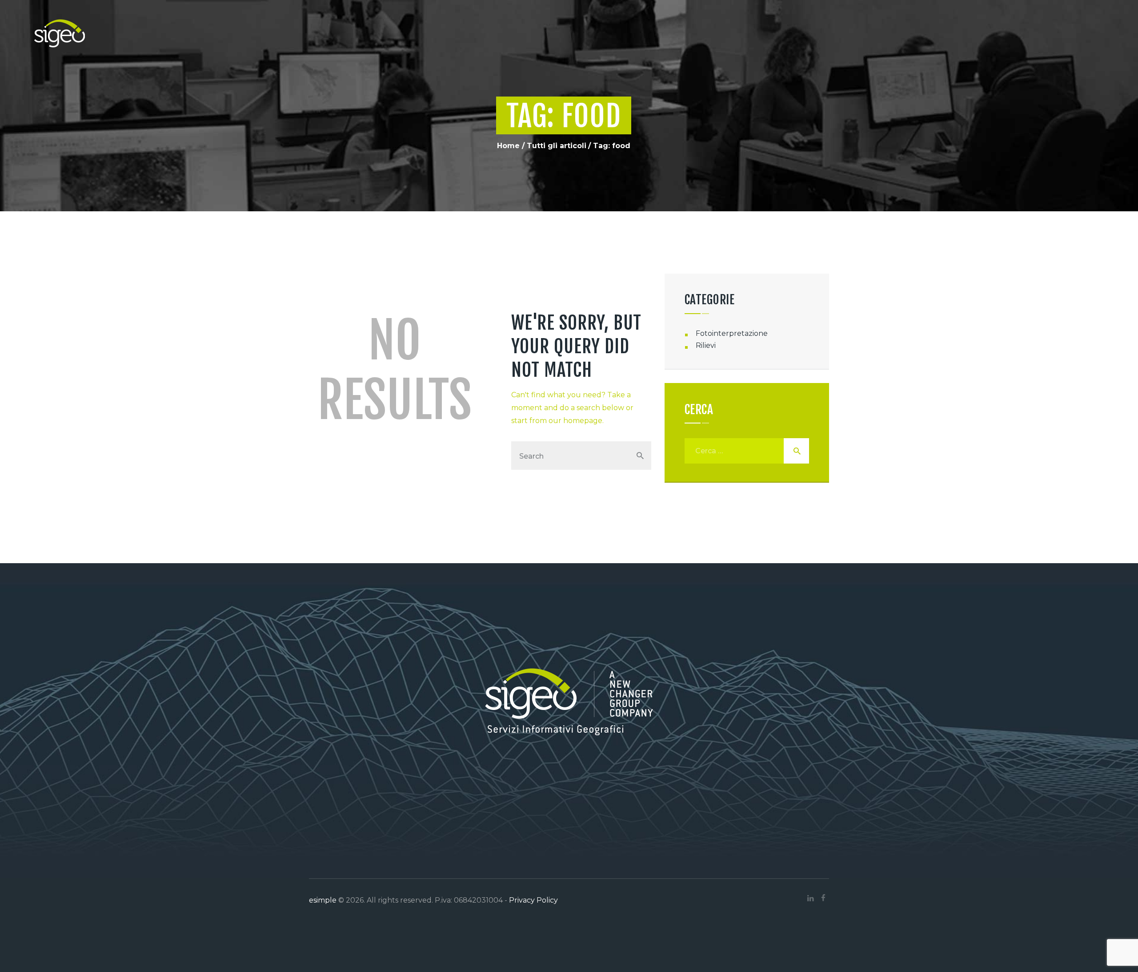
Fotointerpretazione (732, 333)
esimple (323, 900)
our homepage (575, 420)
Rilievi (706, 345)
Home (508, 145)
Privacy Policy (533, 900)
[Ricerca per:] (747, 451)
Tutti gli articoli (556, 145)
